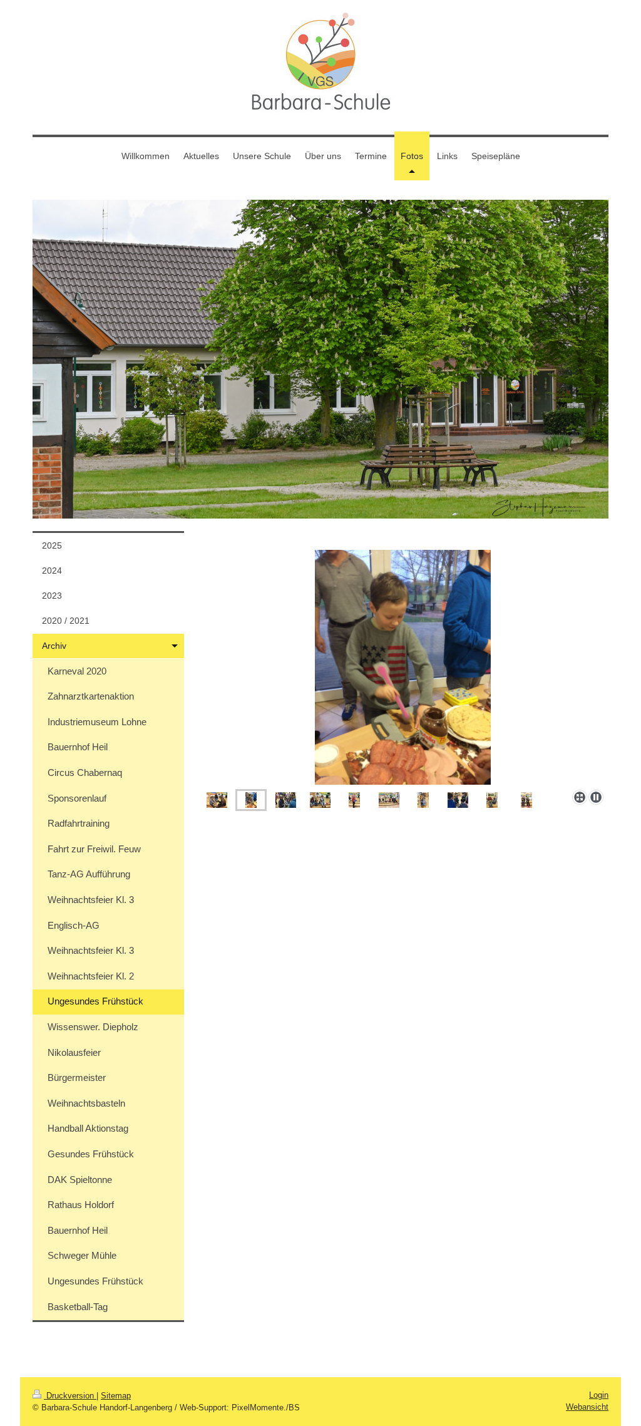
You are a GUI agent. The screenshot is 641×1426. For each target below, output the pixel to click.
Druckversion (70, 1395)
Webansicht (587, 1407)
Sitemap (116, 1395)
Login (598, 1395)
